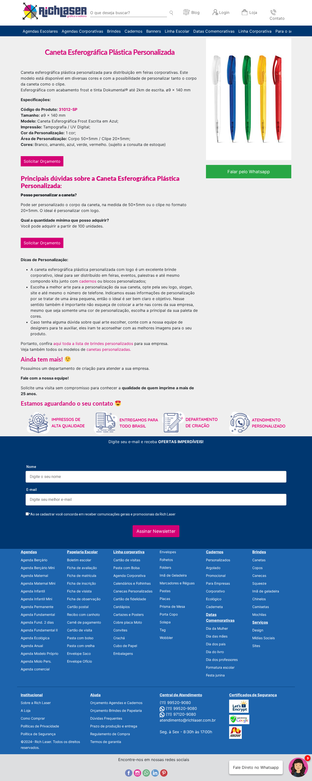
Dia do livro (215, 652)
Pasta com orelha (81, 646)
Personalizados (218, 560)
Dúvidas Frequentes (106, 718)
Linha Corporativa (255, 31)
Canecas (259, 575)
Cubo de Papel (125, 646)
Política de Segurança (38, 734)
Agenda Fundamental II (39, 630)
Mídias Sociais (263, 638)
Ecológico (213, 599)
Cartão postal (77, 607)
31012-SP (68, 109)
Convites (120, 630)
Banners (153, 31)
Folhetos (166, 560)
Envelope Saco (79, 653)
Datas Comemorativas (213, 31)
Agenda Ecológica (35, 638)
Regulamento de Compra (110, 734)
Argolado (213, 568)
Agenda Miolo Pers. (36, 661)
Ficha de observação (83, 599)
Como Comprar (33, 718)
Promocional (215, 575)
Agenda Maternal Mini (38, 583)
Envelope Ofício (79, 661)
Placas (165, 599)
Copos (257, 568)
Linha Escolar (177, 31)
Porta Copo (169, 614)
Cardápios (121, 607)
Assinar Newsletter (156, 531)
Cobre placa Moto (127, 622)
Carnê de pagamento (84, 622)
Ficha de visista (79, 591)
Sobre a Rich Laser (36, 703)
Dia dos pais (215, 644)
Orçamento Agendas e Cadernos (116, 703)
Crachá (119, 638)
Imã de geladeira (265, 591)
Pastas (165, 591)
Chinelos (259, 599)
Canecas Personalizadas (132, 591)
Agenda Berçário (34, 560)
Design (257, 630)
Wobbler (166, 638)
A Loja (25, 710)
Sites (256, 646)
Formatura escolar (220, 667)
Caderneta (214, 607)
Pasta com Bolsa (126, 568)
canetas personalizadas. (109, 349)
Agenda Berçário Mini (38, 568)
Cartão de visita (79, 630)
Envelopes (168, 552)
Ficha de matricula (81, 575)
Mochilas (259, 614)
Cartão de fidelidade (129, 599)
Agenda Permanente (37, 607)
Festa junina (215, 675)
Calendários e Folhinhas (132, 583)
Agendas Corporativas (82, 31)
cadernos (87, 281)
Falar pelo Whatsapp (248, 171)
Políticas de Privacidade (40, 726)
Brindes (114, 31)
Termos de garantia (105, 742)
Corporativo (215, 591)
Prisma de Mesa (172, 606)
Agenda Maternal (34, 575)
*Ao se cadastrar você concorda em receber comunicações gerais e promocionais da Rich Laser (102, 514)
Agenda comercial (35, 669)
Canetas (258, 560)
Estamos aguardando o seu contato (68, 404)
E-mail (31, 490)
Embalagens (123, 653)
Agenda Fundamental (38, 614)
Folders (165, 567)
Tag (163, 630)
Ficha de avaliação (82, 568)
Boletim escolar (79, 560)
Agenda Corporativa (129, 575)
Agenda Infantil (33, 591)
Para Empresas (218, 583)
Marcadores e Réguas (177, 583)
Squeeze (259, 583)
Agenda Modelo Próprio (39, 653)
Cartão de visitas (126, 560)
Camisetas (260, 607)
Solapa (165, 622)
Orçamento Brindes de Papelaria (116, 710)
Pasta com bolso (80, 638)
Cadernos (133, 31)
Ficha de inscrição (81, 583)
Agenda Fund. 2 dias (37, 622)
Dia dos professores (222, 659)
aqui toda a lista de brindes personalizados (93, 343)
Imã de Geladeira (173, 575)
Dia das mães (216, 636)
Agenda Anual (32, 646)
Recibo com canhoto (83, 614)
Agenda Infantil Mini (36, 599)
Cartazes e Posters (128, 614)
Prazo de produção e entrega (113, 726)
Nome (31, 467)
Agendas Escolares (40, 31)
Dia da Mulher (217, 628)
